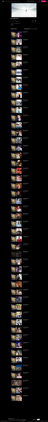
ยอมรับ (38, 419)
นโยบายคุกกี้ (24, 420)
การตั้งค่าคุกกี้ (34, 419)
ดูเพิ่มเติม (12, 24)
